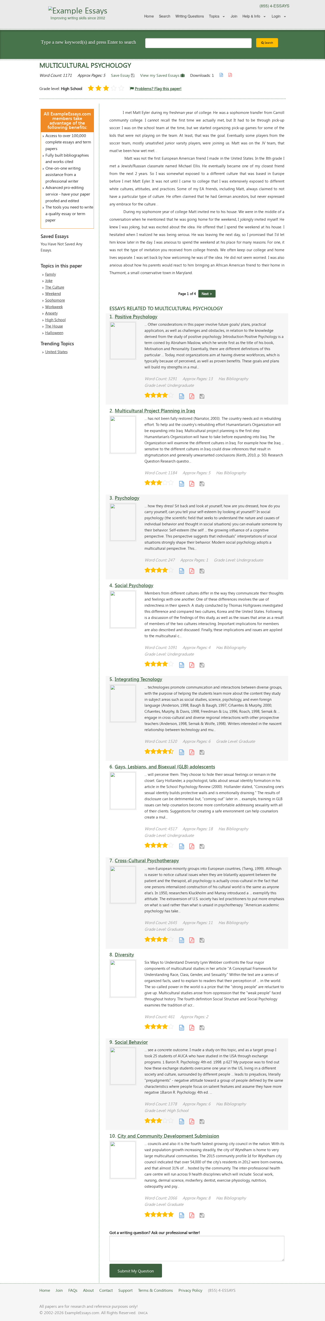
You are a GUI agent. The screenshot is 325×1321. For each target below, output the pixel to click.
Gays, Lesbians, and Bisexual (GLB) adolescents (165, 766)
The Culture (54, 287)
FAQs (72, 1290)
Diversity (124, 954)
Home (149, 16)
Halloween (54, 332)
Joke (49, 280)
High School (55, 319)
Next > (207, 293)
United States (56, 351)
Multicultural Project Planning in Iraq (155, 410)
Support (125, 1290)
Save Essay (121, 75)
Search (164, 16)
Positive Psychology (136, 316)
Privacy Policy (190, 1290)
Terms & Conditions (155, 1290)
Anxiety (51, 313)
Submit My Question (136, 1270)
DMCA (143, 1313)
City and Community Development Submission (168, 1136)
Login (276, 16)
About (88, 1290)
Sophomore (55, 300)
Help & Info (251, 16)
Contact (106, 1290)
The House (54, 326)
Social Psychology (134, 585)
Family (50, 274)
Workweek (54, 306)
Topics (214, 16)
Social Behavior (131, 1042)
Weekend (53, 293)
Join (234, 16)
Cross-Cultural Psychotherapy (147, 860)
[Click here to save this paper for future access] (202, 395)
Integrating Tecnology (138, 679)
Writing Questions (189, 16)
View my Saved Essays (160, 75)
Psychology (127, 498)
